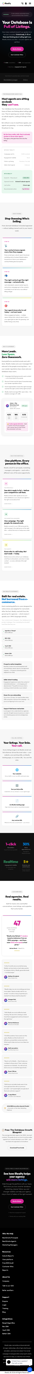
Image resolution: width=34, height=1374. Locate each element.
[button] (30, 3)
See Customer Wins (17, 55)
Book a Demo (17, 49)
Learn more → (8, 503)
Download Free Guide (17, 1148)
